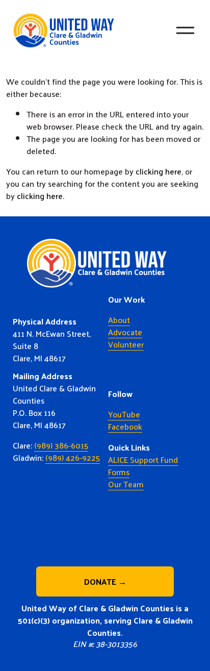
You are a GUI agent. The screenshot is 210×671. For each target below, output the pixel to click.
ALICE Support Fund (143, 460)
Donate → (105, 581)
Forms (118, 472)
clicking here (158, 171)
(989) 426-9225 (72, 458)
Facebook (125, 426)
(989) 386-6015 (61, 445)
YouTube (124, 414)
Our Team (126, 484)
